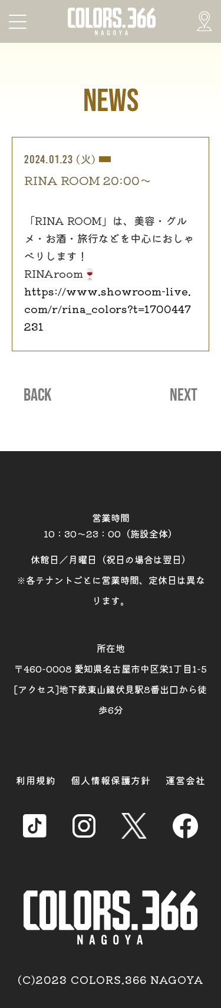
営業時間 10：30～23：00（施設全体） (110, 525)
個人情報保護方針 (111, 780)
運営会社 (186, 780)
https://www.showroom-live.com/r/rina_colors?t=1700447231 (107, 308)
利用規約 (36, 780)
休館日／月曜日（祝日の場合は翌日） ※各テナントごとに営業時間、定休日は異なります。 (111, 579)
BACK (37, 395)
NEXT (183, 395)
